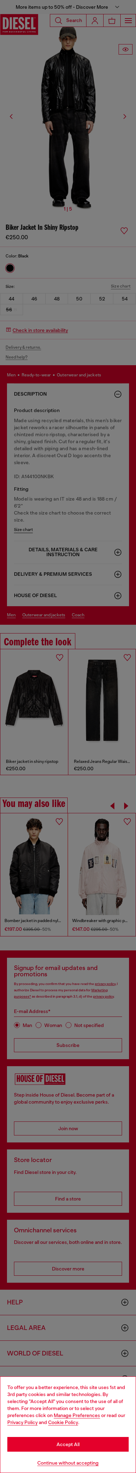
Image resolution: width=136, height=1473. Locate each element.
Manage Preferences (77, 1415)
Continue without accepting (68, 1463)
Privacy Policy (22, 1422)
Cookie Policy (63, 1422)
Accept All (68, 1444)
